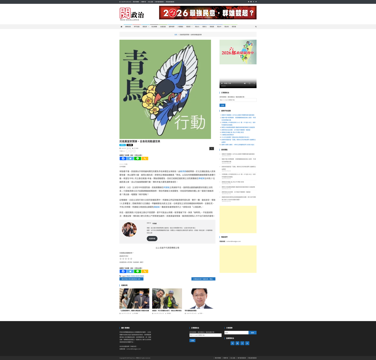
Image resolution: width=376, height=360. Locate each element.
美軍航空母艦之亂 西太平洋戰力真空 (232, 132)
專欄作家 (143, 2)
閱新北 (204, 26)
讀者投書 (128, 26)
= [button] (134, 151)
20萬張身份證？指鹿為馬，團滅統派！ (204, 279)
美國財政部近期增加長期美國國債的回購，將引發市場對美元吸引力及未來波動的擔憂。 (239, 198)
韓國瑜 (157, 207)
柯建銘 (166, 187)
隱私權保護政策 (170, 2)
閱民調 (145, 26)
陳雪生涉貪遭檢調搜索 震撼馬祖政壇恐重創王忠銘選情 (238, 127)
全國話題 (163, 26)
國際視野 (171, 26)
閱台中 (219, 26)
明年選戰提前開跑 (191, 310)
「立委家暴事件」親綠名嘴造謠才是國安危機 (134, 310)
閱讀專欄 (152, 238)
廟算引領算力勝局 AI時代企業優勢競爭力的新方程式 (237, 145)
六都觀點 (180, 26)
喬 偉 (201, 313)
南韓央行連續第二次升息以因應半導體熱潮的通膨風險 (237, 115)
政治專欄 (154, 26)
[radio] (120, 259)
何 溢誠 (136, 148)
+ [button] (130, 151)
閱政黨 (188, 26)
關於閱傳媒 (136, 2)
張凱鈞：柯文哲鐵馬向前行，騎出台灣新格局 (167, 310)
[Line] (137, 158)
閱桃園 (212, 26)
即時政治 (122, 145)
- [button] (127, 151)
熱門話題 (136, 26)
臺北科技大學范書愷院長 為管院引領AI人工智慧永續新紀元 (132, 279)
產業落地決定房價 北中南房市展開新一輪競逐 (235, 130)
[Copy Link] (144, 158)
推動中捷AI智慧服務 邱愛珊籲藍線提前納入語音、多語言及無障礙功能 (239, 160)
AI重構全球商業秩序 (227, 135)
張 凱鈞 (169, 313)
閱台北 (197, 26)
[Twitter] (130, 158)
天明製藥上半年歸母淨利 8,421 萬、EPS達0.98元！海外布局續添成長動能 (239, 175)
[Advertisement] (238, 219)
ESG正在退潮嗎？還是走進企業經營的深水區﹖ (235, 137)
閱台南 (227, 26)
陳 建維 (136, 313)
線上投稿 (150, 2)
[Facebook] (123, 158)
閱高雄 (234, 26)
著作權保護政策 (159, 2)
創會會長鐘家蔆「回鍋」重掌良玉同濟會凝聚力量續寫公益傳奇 (239, 168)
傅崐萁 (201, 178)
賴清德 (183, 171)
